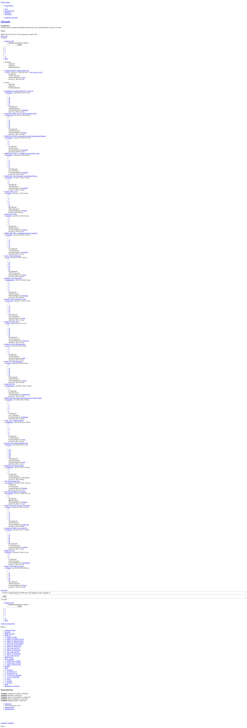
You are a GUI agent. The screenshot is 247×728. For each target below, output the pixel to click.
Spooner (9, 445)
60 (9, 263)
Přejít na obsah (5, 2)
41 (9, 103)
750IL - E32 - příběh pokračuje (14, 420)
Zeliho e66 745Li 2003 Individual (15, 344)
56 (9, 575)
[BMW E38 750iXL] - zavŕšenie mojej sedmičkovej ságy (22, 153)
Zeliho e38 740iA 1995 (12, 322)
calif (8, 257)
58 (9, 578)
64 (9, 269)
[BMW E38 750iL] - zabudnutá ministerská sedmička (21, 233)
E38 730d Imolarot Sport (12, 481)
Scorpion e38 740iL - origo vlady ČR (16, 528)
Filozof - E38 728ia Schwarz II (14, 566)
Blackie (9, 552)
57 (9, 576)
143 (9, 455)
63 (9, 268)
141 (9, 452)
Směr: (40, 593)
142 (9, 453)
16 (9, 311)
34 (9, 124)
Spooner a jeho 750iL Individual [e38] (16, 443)
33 (9, 122)
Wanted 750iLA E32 (11, 191)
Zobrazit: (5, 593)
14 (9, 247)
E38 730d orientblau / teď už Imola (15, 491)
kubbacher (10, 422)
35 (9, 126)
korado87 (9, 138)
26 (9, 372)
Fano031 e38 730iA (11, 214)
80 (9, 538)
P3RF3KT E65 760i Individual (14, 465)
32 (9, 120)
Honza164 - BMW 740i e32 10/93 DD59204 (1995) (21, 113)
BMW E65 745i (9, 550)
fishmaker (10, 93)
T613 (8, 72)
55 (9, 573)
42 (9, 105)
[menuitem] (6, 9)
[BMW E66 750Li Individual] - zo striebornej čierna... (21, 176)
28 (9, 375)
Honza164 (10, 115)
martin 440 (25, 524)
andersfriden (10, 280)
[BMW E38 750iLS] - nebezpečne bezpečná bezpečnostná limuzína (25, 136)
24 (9, 368)
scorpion (9, 530)
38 (9, 98)
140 (9, 450)
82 (9, 542)
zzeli (23, 318)
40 (9, 101)
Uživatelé (5, 21)
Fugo (23, 439)
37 (9, 332)
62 (9, 266)
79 (9, 537)
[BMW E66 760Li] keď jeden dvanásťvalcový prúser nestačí (23, 398)
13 (9, 167)
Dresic (9, 507)
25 (9, 370)
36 (9, 127)
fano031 (9, 216)
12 (9, 165)
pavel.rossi (10, 301)
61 (9, 264)
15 (9, 309)
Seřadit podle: (24, 593)
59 (9, 580)
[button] (9, 41)
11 (9, 164)
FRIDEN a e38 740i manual (13, 278)
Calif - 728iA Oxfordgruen (13, 256)
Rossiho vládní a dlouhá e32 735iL (15, 299)
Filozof (24, 132)
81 (9, 540)
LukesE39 (10, 483)
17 (9, 313)
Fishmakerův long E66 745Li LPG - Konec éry (19, 91)
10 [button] (5, 57)
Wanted (9, 193)
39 (9, 100)
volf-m (24, 275)
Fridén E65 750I (10, 384)
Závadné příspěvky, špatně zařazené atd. (17, 70)
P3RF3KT (10, 467)
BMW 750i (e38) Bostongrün (14, 361)
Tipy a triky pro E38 (36, 72)
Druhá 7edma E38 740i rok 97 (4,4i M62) (17, 505)
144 (9, 457)
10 (9, 162)
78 (9, 535)
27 (9, 374)
